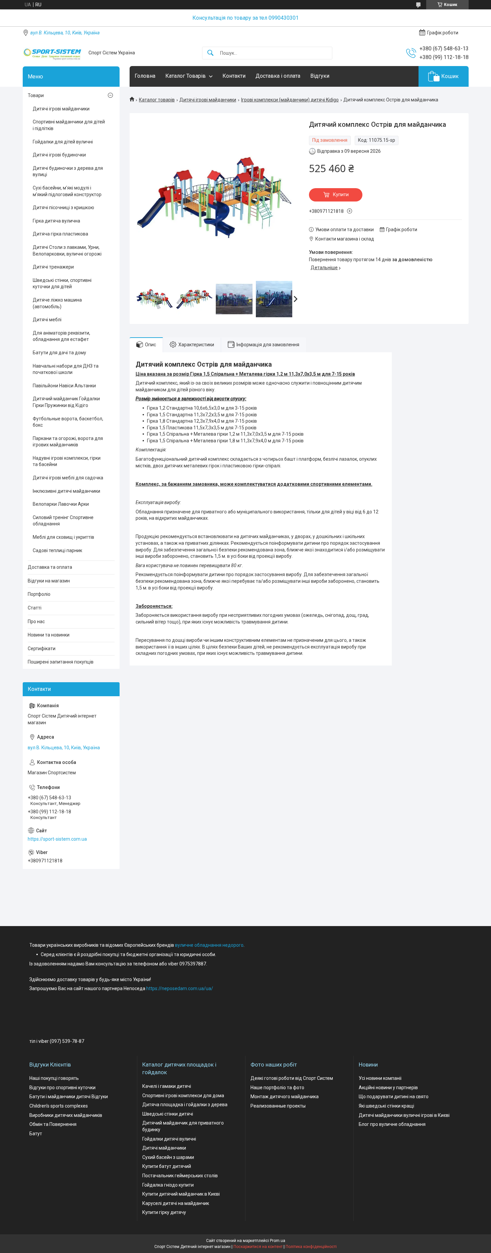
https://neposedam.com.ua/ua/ (179, 988)
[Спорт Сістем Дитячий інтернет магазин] (53, 53)
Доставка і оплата (278, 76)
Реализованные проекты (278, 1106)
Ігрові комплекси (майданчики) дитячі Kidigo (290, 99)
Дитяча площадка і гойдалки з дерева (184, 1104)
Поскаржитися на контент (258, 1246)
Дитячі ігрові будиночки (59, 154)
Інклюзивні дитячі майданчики (66, 491)
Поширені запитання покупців (61, 662)
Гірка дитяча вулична (56, 221)
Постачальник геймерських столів (180, 1175)
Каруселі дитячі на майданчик (175, 1203)
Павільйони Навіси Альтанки (64, 385)
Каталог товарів (157, 99)
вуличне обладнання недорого (209, 945)
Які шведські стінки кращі (386, 1106)
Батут (35, 1133)
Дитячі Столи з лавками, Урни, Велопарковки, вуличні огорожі (67, 251)
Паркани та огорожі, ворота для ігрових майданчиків (68, 442)
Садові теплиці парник (57, 550)
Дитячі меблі (47, 319)
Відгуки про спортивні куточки (62, 1087)
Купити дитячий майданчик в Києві (181, 1194)
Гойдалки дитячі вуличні (169, 1139)
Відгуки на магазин (49, 580)
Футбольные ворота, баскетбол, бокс (68, 422)
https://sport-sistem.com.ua (57, 839)
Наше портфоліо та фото (277, 1087)
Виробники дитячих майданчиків (65, 1115)
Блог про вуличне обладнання (392, 1124)
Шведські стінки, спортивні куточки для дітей (62, 284)
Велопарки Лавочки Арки (61, 504)
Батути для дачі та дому (59, 352)
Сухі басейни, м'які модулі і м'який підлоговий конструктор (67, 191)
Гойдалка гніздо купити (168, 1185)
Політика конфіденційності (311, 1246)
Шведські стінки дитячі (167, 1114)
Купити (341, 194)
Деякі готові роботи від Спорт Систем (292, 1078)
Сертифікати (41, 648)
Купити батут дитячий (166, 1166)
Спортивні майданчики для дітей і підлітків (69, 125)
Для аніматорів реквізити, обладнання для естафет (61, 336)
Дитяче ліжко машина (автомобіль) (57, 303)
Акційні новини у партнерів (388, 1087)
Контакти (234, 76)
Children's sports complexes (58, 1106)
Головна (145, 76)
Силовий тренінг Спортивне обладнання (63, 521)
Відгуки (319, 76)
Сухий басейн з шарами (168, 1157)
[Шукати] (210, 53)
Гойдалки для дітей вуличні (63, 141)
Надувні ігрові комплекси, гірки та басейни (67, 461)
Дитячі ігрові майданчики (207, 99)
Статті (34, 607)
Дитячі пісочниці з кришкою (63, 207)
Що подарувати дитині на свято (394, 1096)
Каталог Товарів (185, 76)
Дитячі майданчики (164, 1148)
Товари (36, 95)
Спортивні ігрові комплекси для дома (183, 1095)
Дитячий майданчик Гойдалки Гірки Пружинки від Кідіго (66, 402)
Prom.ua (277, 1240)
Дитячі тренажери (53, 267)
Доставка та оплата (50, 567)
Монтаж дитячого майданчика (285, 1096)
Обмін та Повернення (52, 1124)
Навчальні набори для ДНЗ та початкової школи (66, 369)
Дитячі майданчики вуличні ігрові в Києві (404, 1115)
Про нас (36, 621)
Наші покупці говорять (54, 1078)
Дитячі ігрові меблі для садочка (68, 477)
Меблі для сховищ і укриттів (63, 537)
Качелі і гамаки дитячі (166, 1086)
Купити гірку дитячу (164, 1212)
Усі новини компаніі (380, 1078)
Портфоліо (39, 594)
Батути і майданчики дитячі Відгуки (68, 1096)
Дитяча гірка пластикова (60, 234)
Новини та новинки (48, 635)
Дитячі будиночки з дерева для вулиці (68, 171)
